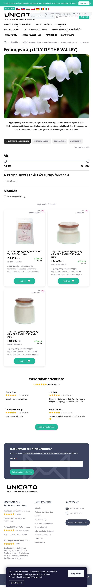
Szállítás (38, 516)
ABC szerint (75, 141)
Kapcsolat (39, 538)
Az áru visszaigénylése (44, 523)
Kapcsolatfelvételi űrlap (77, 522)
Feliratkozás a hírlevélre (22, 472)
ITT (32, 577)
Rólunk (37, 508)
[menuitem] (20, 24)
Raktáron (12, 181)
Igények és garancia (43, 535)
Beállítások (16, 582)
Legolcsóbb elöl (41, 141)
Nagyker (11, 8)
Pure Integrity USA (16, 197)
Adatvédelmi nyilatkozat (44, 531)
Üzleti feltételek (41, 527)
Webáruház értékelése (46, 379)
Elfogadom (76, 573)
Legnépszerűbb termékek (17, 141)
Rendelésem (40, 542)
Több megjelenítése (46, 427)
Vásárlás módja (41, 519)
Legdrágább (60, 141)
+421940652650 (76, 513)
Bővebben (84, 3)
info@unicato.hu (77, 508)
